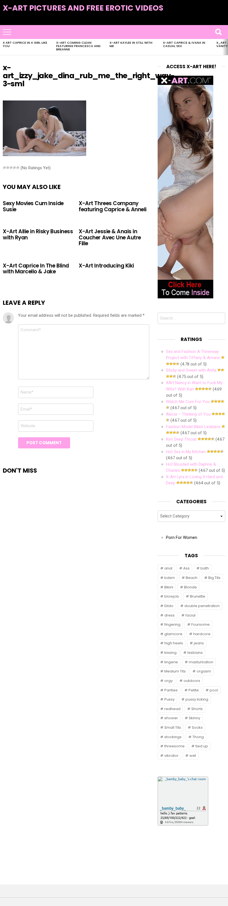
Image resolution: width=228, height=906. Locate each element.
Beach (191, 577)
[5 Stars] (17, 167)
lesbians (195, 652)
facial (190, 615)
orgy (168, 680)
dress (169, 615)
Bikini (168, 587)
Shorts (197, 708)
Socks (197, 727)
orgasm (204, 671)
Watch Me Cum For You (188, 401)
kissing (170, 652)
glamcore (173, 634)
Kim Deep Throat (181, 439)
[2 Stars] (7, 167)
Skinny (194, 718)
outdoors (192, 680)
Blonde (190, 587)
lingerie (171, 662)
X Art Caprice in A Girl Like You (25, 44)
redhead (172, 708)
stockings (173, 737)
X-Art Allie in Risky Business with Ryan (38, 234)
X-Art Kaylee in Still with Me (131, 44)
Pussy (169, 699)
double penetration (202, 605)
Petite (194, 690)
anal (168, 568)
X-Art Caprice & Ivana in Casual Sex (184, 44)
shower (171, 718)
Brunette (197, 596)
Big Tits (214, 577)
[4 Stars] (14, 167)
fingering (172, 624)
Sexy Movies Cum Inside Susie (33, 206)
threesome (174, 746)
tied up (201, 746)
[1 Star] (4, 167)
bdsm (169, 577)
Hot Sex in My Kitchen (186, 451)
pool (214, 690)
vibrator (171, 755)
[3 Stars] (11, 167)
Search (218, 32)
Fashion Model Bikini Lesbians (193, 426)
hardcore (201, 634)
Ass (186, 568)
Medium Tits (175, 671)
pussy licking (196, 699)
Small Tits (172, 727)
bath (204, 568)
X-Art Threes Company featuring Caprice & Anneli (113, 206)
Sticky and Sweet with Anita (191, 370)
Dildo (169, 605)
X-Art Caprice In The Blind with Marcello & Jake (36, 268)
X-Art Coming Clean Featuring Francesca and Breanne (78, 45)
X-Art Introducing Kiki (106, 265)
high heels (173, 643)
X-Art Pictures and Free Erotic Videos (83, 8)
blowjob (171, 596)
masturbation (201, 662)
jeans (199, 643)
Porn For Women (181, 537)
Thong (198, 737)
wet (192, 755)
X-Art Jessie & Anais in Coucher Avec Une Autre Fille (110, 237)
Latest (213, 17)
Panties (171, 690)
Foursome (200, 624)
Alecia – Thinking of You (188, 414)
